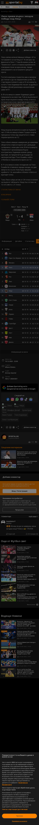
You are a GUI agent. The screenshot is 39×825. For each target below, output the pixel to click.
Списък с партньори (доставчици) (14, 809)
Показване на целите (19, 821)
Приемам (19, 816)
